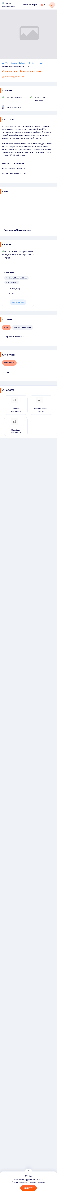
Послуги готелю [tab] (22, 327)
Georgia (13, 63)
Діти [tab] (6, 327)
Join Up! (5, 63)
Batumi (21, 63)
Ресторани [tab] (9, 363)
